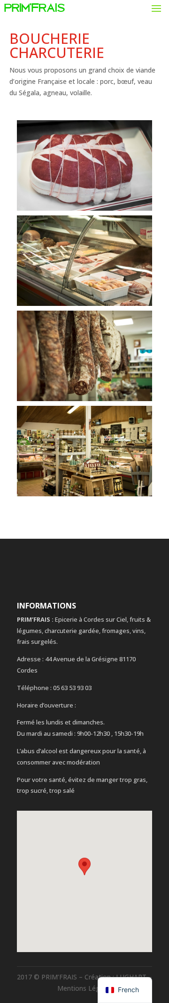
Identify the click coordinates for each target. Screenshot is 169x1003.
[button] (84, 872)
